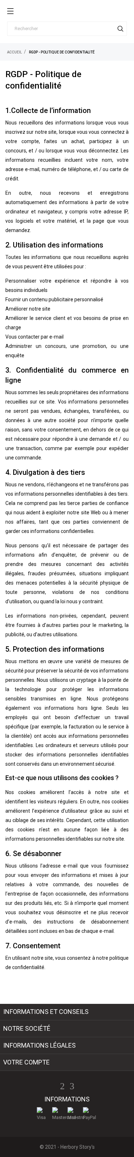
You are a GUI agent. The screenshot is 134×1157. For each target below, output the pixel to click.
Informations (67, 1099)
